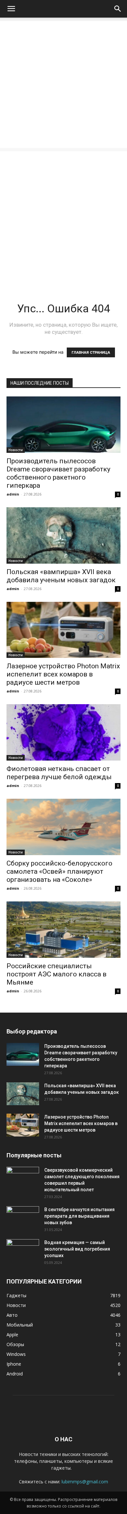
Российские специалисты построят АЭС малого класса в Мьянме (56, 974)
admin (13, 494)
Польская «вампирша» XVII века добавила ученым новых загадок (61, 576)
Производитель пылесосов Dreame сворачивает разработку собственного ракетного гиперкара (58, 473)
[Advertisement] (63, 84)
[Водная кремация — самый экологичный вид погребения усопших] (23, 1250)
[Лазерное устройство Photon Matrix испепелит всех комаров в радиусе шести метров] (63, 630)
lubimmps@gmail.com (85, 1481)
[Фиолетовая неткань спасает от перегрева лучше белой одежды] (63, 732)
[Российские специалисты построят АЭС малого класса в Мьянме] (63, 929)
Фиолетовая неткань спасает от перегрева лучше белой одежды (59, 773)
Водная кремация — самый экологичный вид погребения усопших (77, 1249)
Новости (15, 450)
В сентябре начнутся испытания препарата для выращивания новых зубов (79, 1216)
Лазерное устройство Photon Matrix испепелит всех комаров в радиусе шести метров (63, 674)
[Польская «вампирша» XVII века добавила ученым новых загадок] (63, 535)
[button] (11, 9)
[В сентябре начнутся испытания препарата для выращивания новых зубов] (23, 1217)
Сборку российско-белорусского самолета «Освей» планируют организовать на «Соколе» (59, 871)
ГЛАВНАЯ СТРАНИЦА (91, 352)
